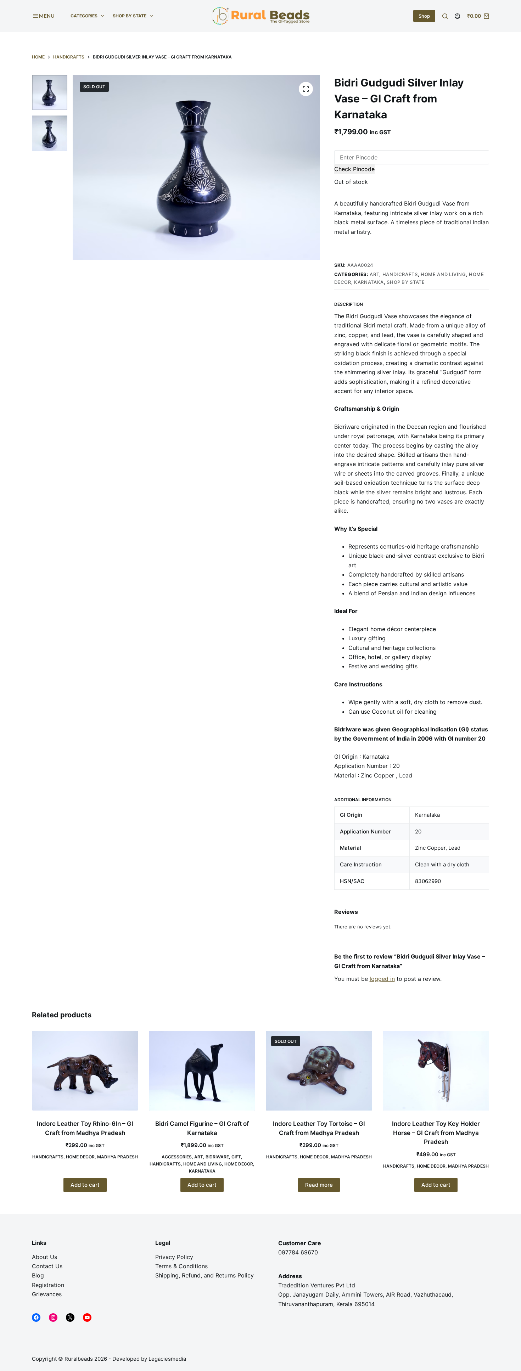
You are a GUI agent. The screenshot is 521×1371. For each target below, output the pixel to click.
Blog (38, 1275)
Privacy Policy (174, 1256)
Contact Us (47, 1266)
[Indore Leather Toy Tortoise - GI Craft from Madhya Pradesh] (319, 1071)
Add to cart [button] (85, 1184)
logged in (382, 978)
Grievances (47, 1294)
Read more (319, 1184)
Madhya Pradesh (117, 1156)
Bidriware (217, 1156)
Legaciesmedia (168, 1358)
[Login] (457, 16)
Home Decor (80, 1156)
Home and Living (443, 274)
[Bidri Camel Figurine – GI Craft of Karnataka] (202, 1071)
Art (374, 274)
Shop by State (129, 15)
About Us (44, 1256)
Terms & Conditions (181, 1266)
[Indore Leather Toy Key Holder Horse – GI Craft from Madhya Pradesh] (436, 1071)
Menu (47, 16)
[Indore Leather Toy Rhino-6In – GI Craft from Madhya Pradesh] (85, 1071)
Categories (84, 15)
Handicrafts (400, 274)
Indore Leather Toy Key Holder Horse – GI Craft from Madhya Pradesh (436, 1132)
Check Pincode (354, 169)
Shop (424, 16)
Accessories (177, 1156)
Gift (236, 1156)
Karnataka (369, 282)
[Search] (445, 16)
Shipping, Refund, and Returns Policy (204, 1275)
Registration (48, 1284)
